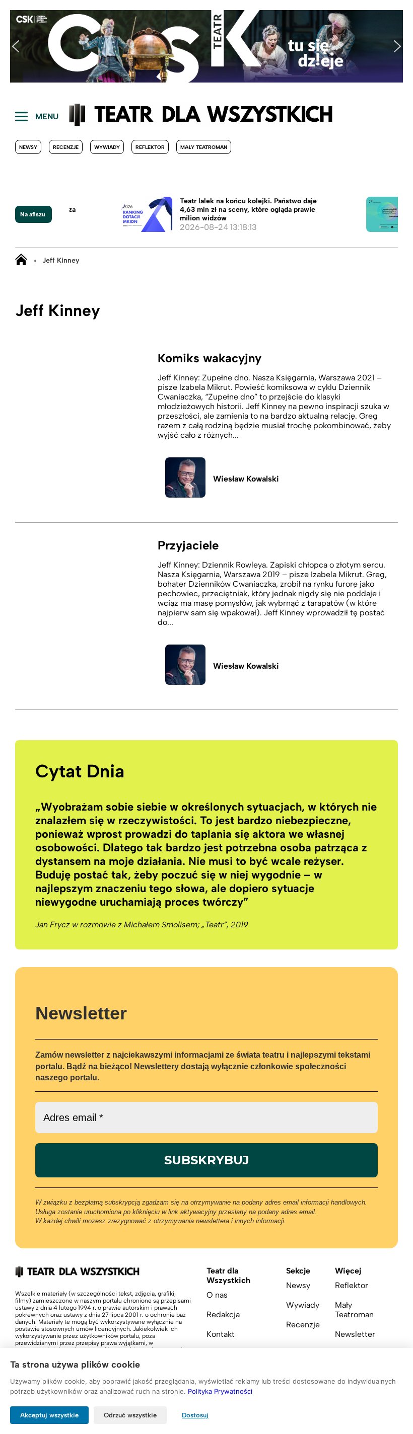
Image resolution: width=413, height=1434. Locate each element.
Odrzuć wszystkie (130, 1415)
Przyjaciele (188, 545)
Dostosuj (195, 1415)
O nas (217, 1295)
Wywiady (107, 147)
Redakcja (223, 1314)
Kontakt (220, 1334)
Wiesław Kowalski (246, 479)
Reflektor (150, 147)
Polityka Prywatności (220, 1391)
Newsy (28, 147)
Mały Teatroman (203, 147)
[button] (16, 46)
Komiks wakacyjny (209, 358)
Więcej (348, 1271)
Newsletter (355, 1334)
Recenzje (66, 147)
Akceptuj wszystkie (49, 1415)
